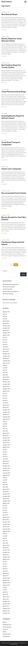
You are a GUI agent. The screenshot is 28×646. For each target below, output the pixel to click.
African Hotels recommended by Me (11, 291)
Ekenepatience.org (7, 624)
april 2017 (5, 568)
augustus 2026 (6, 311)
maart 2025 (5, 346)
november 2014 (6, 613)
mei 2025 (5, 342)
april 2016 (5, 592)
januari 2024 (6, 379)
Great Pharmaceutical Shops (13, 91)
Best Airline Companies (8, 293)
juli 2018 (5, 533)
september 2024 (6, 360)
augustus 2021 (6, 447)
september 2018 (6, 529)
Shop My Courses (7, 634)
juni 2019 (5, 508)
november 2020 (6, 468)
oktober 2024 (6, 358)
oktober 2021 (6, 442)
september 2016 (6, 582)
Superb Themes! (14, 644)
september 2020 (6, 473)
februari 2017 (6, 573)
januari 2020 (6, 491)
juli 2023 (5, 393)
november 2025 (6, 328)
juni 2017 (5, 564)
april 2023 (5, 400)
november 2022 (6, 412)
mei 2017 (5, 566)
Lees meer (4, 29)
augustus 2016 (6, 585)
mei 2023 (5, 398)
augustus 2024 (6, 363)
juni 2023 (5, 395)
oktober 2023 (6, 386)
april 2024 (5, 372)
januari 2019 (6, 519)
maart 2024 (5, 374)
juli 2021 (5, 449)
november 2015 (6, 603)
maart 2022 (5, 430)
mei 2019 (5, 510)
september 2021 (6, 444)
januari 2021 (6, 463)
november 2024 (6, 356)
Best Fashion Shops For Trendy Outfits (11, 66)
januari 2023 (6, 407)
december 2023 (6, 381)
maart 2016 (5, 594)
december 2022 (6, 409)
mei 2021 (5, 454)
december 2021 (6, 437)
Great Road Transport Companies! (10, 143)
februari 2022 (6, 433)
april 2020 (5, 484)
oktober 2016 (6, 580)
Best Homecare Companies (9, 286)
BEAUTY (5, 622)
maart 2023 (5, 402)
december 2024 (6, 353)
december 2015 (6, 601)
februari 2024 (6, 377)
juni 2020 (5, 480)
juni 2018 (5, 536)
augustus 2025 (6, 335)
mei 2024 (5, 370)
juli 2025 (5, 337)
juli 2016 (5, 587)
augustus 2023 (6, 391)
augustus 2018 (6, 531)
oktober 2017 (6, 554)
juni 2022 (5, 423)
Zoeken (5, 270)
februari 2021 (6, 461)
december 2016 (6, 578)
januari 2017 (6, 575)
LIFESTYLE (5, 629)
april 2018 (5, 540)
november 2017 (6, 552)
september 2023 (6, 388)
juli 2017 (5, 561)
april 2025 (5, 344)
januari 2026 (6, 323)
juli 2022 (5, 421)
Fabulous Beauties (7, 627)
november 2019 (6, 496)
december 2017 (6, 550)
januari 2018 (6, 547)
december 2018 (6, 522)
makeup (4, 631)
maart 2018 (5, 543)
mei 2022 (5, 426)
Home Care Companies (11, 169)
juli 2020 (5, 477)
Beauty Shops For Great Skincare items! (11, 39)
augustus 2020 (6, 475)
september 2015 (6, 608)
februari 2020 (6, 489)
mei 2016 (5, 589)
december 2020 (6, 465)
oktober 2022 (6, 414)
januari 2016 (6, 599)
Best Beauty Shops (9, 14)
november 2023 (6, 384)
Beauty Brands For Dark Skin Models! (13, 218)
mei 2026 (5, 318)
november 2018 (6, 524)
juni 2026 (5, 316)
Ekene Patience (6, 2)
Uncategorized (6, 636)
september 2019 (6, 501)
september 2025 (6, 332)
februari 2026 (6, 321)
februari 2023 (6, 405)
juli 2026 (5, 314)
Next (16, 264)
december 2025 (6, 325)
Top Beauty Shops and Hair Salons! (12, 243)
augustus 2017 (6, 559)
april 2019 (5, 512)
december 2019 (6, 494)
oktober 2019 (6, 498)
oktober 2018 (6, 526)
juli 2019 (5, 505)
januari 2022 (6, 435)
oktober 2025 (6, 330)
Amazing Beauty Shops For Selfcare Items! (12, 117)
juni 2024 (5, 367)
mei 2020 (5, 482)
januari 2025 (6, 351)
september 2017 (6, 557)
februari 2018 (6, 545)
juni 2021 (5, 451)
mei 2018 (5, 538)
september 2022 (6, 416)
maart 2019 (5, 515)
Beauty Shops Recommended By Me (11, 284)
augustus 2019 (6, 503)
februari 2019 (6, 517)
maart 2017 (5, 571)
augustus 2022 (6, 419)
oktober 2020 (6, 470)
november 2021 (6, 440)
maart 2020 (5, 487)
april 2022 (5, 428)
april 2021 (5, 456)
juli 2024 (5, 365)
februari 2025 (6, 349)
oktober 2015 (6, 606)
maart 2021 (5, 458)
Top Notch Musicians (7, 289)
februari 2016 (6, 596)
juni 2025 (5, 339)
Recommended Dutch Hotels (13, 193)
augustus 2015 (6, 610)
